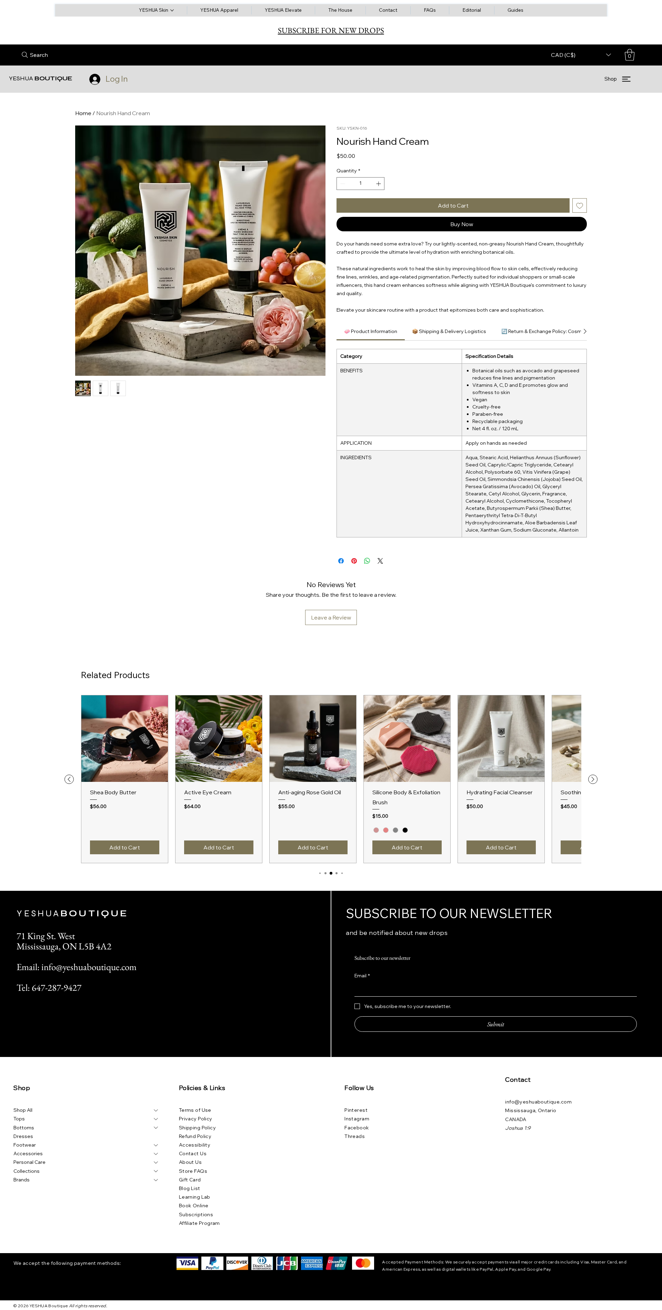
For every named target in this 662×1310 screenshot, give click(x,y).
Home (83, 113)
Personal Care (29, 1162)
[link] (370, 331)
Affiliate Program (199, 1223)
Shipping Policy (197, 1128)
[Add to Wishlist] (579, 205)
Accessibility (194, 1145)
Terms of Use (195, 1110)
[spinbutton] (360, 184)
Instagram (356, 1119)
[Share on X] (380, 561)
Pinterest (356, 1110)
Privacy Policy (195, 1119)
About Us (190, 1162)
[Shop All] (156, 1110)
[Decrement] (342, 184)
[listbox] (580, 55)
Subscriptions (196, 1214)
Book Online (194, 1205)
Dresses (23, 1136)
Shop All (22, 1110)
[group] (331, 779)
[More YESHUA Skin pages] (172, 10)
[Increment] (379, 184)
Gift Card (190, 1180)
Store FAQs (193, 1171)
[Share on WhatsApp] (367, 561)
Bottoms (23, 1128)
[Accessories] (156, 1153)
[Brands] (156, 1180)
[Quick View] (124, 738)
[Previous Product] (69, 779)
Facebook (356, 1128)
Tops (19, 1119)
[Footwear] (156, 1145)
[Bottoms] (156, 1127)
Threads (354, 1136)
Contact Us (193, 1153)
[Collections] (156, 1171)
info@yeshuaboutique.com (538, 1102)
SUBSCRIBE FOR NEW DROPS (331, 30)
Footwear (24, 1145)
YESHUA (40, 78)
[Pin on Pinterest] (354, 561)
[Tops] (156, 1119)
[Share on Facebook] (341, 561)
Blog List (189, 1188)
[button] (629, 55)
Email (362, 976)
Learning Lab (194, 1197)
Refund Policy (195, 1136)
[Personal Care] (156, 1162)
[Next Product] (593, 779)
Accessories (28, 1153)
